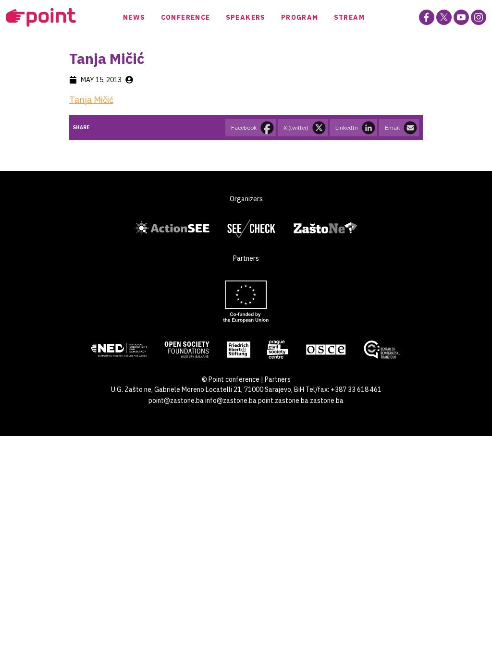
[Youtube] (461, 17)
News (134, 17)
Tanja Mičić (91, 99)
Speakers (246, 17)
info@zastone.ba (231, 400)
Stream (349, 17)
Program (300, 17)
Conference (185, 17)
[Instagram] (478, 17)
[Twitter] (444, 17)
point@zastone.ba (176, 400)
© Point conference (230, 379)
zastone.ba (327, 400)
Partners (278, 379)
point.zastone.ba (283, 400)
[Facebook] (426, 17)
